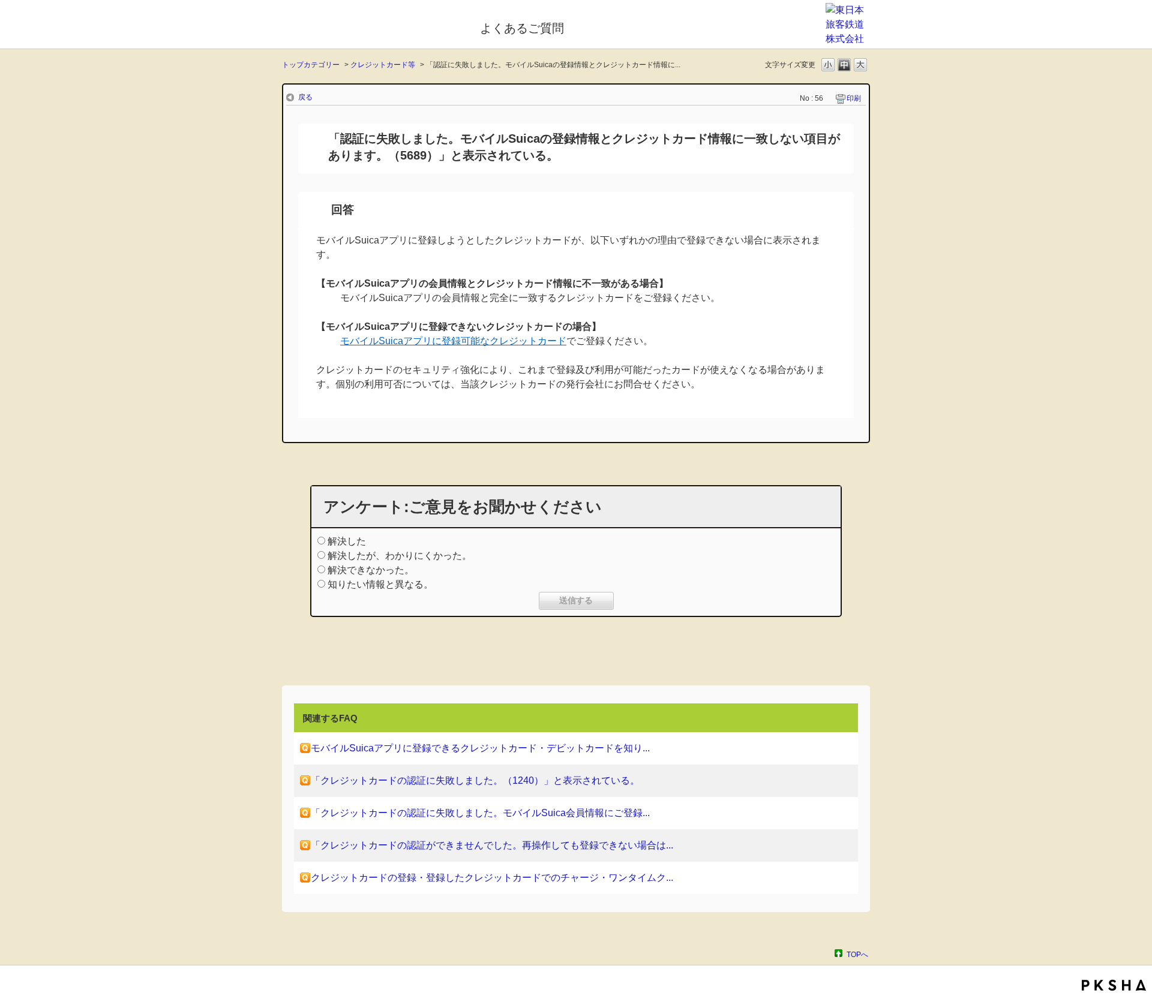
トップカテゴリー (311, 65)
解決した (347, 541)
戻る (305, 97)
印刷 (854, 98)
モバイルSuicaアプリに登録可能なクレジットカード (453, 341)
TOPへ (857, 954)
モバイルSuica (373, 26)
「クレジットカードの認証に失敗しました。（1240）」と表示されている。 (475, 780)
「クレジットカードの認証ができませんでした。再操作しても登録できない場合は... (492, 845)
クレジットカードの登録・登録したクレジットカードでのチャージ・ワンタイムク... (492, 877)
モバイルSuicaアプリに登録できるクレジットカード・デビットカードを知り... (480, 748)
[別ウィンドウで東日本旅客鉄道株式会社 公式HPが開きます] (848, 39)
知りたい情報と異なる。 (380, 584)
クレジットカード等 (382, 65)
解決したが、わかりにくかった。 (400, 555)
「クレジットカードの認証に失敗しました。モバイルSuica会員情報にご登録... (480, 813)
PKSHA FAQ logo (1114, 985)
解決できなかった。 (371, 570)
